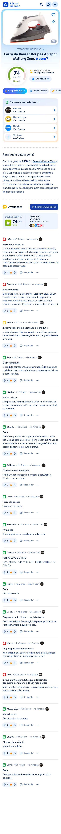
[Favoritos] (53, 14)
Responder (29, 272)
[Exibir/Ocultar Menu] (55, 4)
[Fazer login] (49, 4)
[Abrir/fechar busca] (41, 4)
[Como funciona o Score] (19, 81)
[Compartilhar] (53, 21)
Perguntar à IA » (16, 90)
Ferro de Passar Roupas (29, 49)
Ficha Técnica (40, 90)
